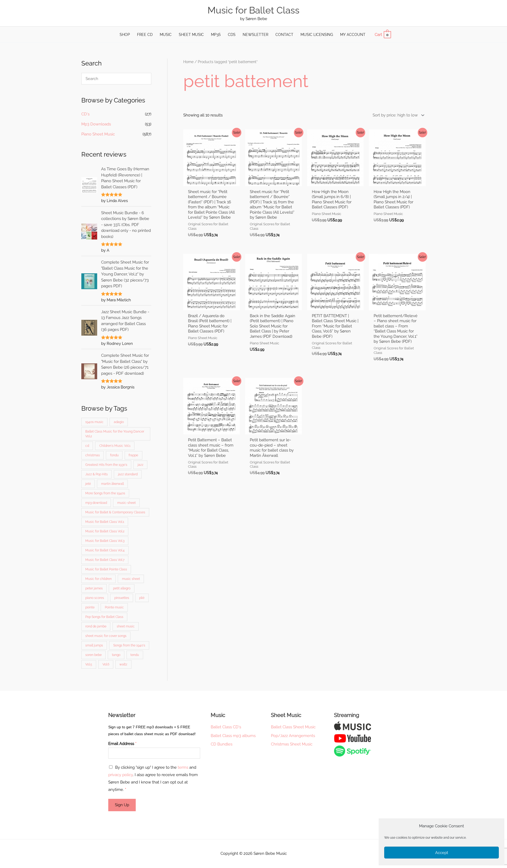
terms (183, 767)
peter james (94, 588)
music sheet (131, 579)
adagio (119, 422)
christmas (92, 455)
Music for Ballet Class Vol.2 (104, 531)
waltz (123, 664)
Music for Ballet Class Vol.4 (105, 550)
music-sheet (126, 503)
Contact (284, 34)
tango (116, 655)
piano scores (94, 598)
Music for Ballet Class (253, 10)
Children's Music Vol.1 (114, 446)
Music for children (98, 579)
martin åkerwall (112, 484)
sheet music (126, 626)
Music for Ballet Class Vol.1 (104, 522)
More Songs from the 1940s (105, 493)
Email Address (122, 743)
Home (188, 62)
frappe (133, 455)
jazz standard (128, 474)
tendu (134, 655)
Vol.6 (105, 664)
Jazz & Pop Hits (96, 474)
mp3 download (96, 503)
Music (166, 34)
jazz (140, 465)
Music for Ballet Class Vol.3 (104, 541)
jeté (88, 484)
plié (141, 598)
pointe (90, 607)
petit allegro (121, 588)
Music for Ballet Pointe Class (106, 569)
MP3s (216, 34)
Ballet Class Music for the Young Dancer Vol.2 (114, 434)
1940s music (94, 422)
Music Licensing (317, 34)
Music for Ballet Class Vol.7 (104, 560)
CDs (232, 34)
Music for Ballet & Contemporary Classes (115, 512)
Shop (125, 34)
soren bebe (93, 655)
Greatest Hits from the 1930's (106, 465)
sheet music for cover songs (105, 636)
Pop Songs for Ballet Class (104, 617)
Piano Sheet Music (98, 134)
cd (87, 446)
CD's (85, 114)
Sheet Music (191, 34)
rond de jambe (95, 626)
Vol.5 (88, 664)
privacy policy (120, 774)
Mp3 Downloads (96, 124)
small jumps (94, 645)
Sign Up (122, 805)
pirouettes (121, 598)
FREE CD (145, 34)
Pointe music (114, 607)
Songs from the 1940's (129, 645)
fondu (114, 455)
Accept (441, 852)
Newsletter (255, 34)
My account (352, 34)
